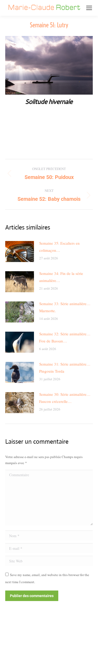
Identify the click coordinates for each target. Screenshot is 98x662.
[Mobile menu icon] (89, 8)
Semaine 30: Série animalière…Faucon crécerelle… (64, 398)
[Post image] (19, 251)
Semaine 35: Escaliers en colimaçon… (59, 246)
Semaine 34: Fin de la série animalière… (61, 277)
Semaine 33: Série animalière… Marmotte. (64, 307)
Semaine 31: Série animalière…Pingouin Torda (64, 367)
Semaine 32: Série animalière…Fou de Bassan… (64, 337)
